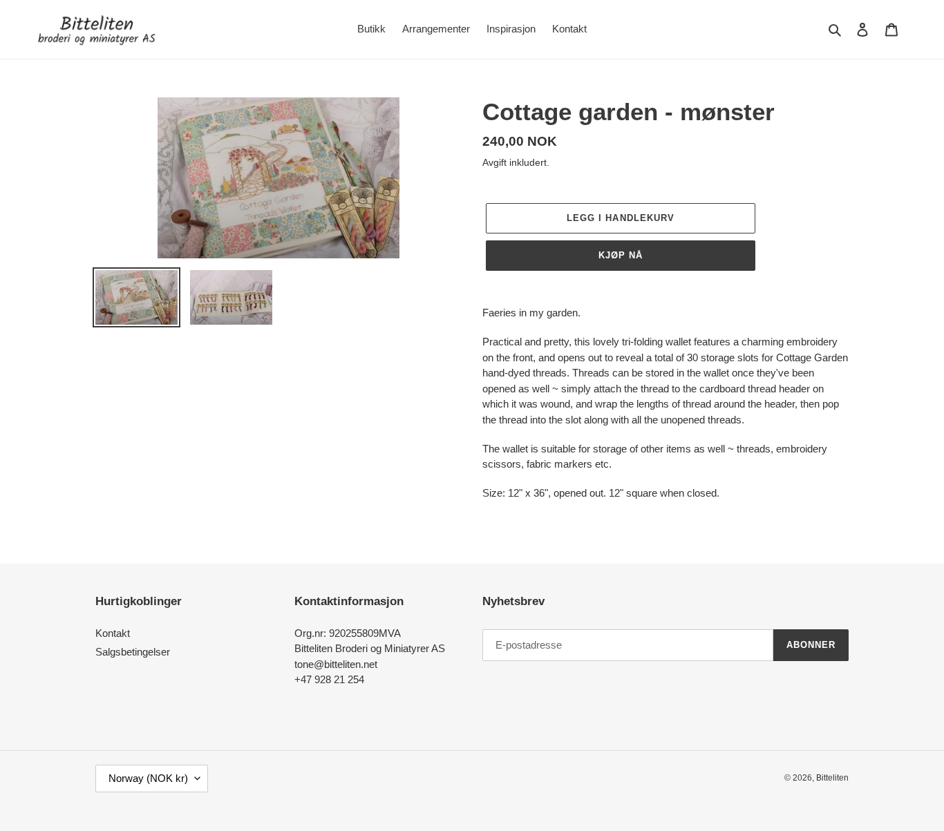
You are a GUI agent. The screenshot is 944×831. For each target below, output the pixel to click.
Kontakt (112, 633)
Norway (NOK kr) (148, 778)
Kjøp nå (620, 255)
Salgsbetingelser (132, 652)
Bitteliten (832, 778)
